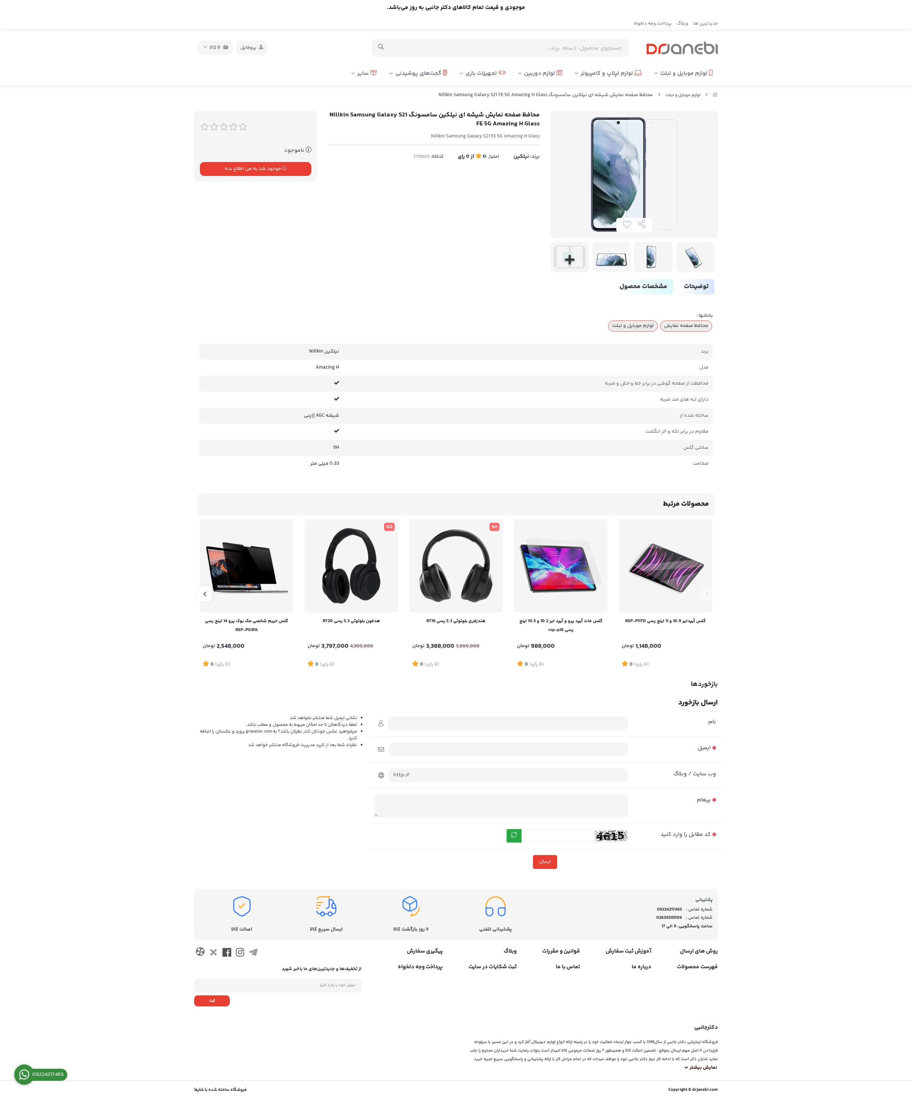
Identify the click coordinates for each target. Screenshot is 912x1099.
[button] (707, 594)
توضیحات (696, 287)
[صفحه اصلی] (715, 95)
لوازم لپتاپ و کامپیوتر (607, 73)
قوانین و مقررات (561, 951)
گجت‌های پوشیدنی (419, 73)
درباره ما (641, 967)
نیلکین (521, 156)
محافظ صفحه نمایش (686, 326)
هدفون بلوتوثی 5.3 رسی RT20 (351, 621)
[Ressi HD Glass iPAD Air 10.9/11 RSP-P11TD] (665, 566)
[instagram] (240, 953)
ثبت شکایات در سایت (492, 967)
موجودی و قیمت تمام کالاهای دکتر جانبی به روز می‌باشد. (456, 7)
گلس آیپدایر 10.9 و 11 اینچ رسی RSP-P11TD (665, 621)
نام (712, 722)
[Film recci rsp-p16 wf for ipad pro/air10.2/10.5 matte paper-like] (560, 566)
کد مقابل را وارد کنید (685, 834)
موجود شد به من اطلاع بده (253, 169)
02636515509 (669, 917)
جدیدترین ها (705, 23)
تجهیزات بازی (482, 73)
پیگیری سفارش (425, 951)
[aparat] (200, 953)
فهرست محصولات (697, 967)
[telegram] (253, 953)
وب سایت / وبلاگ (694, 774)
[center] (381, 47)
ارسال (545, 862)
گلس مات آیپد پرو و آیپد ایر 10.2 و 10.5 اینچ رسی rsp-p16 (560, 626)
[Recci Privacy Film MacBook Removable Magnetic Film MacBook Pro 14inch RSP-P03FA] (246, 566)
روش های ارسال (699, 951)
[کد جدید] (514, 836)
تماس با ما (568, 967)
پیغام (704, 800)
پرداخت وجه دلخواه (653, 23)
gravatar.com (259, 731)
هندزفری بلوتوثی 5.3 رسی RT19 (456, 621)
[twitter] (213, 953)
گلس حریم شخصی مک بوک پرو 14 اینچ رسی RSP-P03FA (246, 626)
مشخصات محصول (643, 287)
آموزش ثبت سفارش (628, 951)
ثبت (212, 1001)
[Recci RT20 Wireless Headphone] (351, 566)
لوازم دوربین (540, 73)
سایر (363, 73)
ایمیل (704, 748)
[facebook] (227, 953)
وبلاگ (682, 23)
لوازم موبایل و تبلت (684, 73)
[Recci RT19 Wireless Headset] (456, 566)
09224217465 (669, 909)
